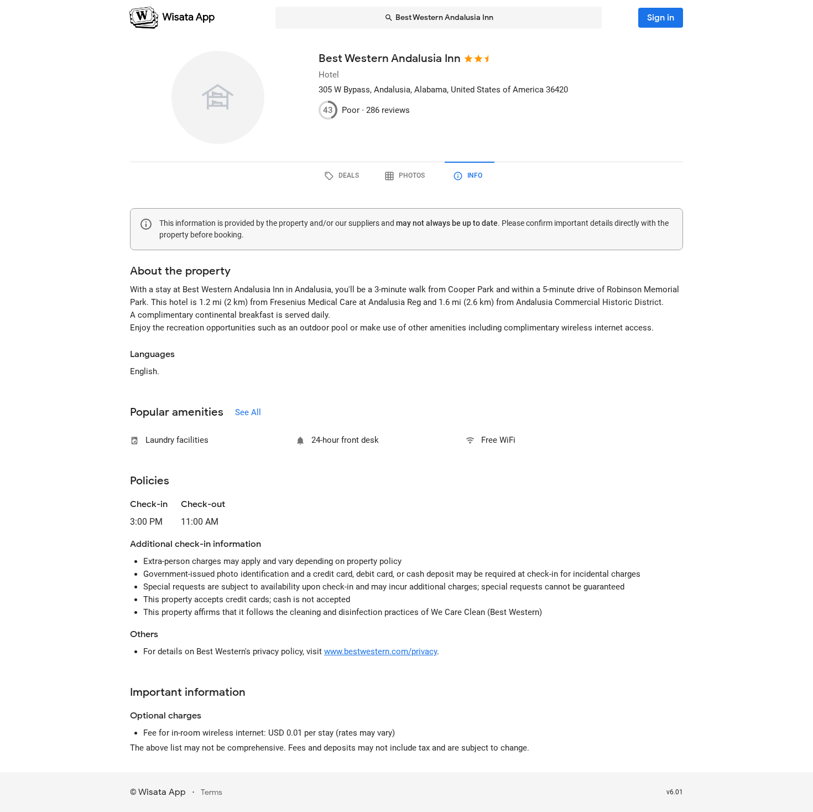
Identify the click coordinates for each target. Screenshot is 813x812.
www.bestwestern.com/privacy (380, 651)
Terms (211, 792)
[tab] (343, 176)
